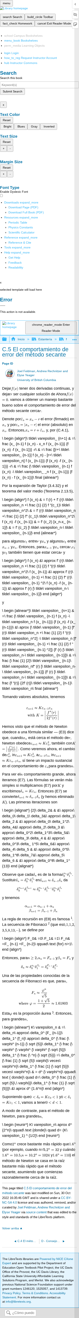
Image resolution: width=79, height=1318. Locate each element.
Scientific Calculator (21, 232)
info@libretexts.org (18, 1301)
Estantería (45, 339)
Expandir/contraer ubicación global (74, 338)
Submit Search (12, 91)
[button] (15, 262)
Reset (7, 120)
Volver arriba (10, 1228)
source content (36, 1212)
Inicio (21, 339)
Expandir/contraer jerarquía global (7, 339)
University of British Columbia (36, 380)
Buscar (8, 1313)
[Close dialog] (2, 305)
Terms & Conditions (35, 1293)
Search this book (11, 78)
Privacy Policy (11, 1293)
